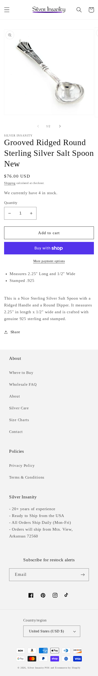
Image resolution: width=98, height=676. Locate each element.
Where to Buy (21, 372)
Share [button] (15, 332)
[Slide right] (60, 126)
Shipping (9, 183)
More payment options (49, 261)
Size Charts (19, 420)
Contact (16, 432)
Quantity (11, 203)
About (14, 396)
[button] (7, 10)
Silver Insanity (36, 667)
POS (47, 667)
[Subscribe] (83, 574)
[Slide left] (38, 126)
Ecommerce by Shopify (67, 667)
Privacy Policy (22, 465)
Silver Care (19, 408)
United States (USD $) (46, 631)
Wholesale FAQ (22, 384)
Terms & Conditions (26, 477)
